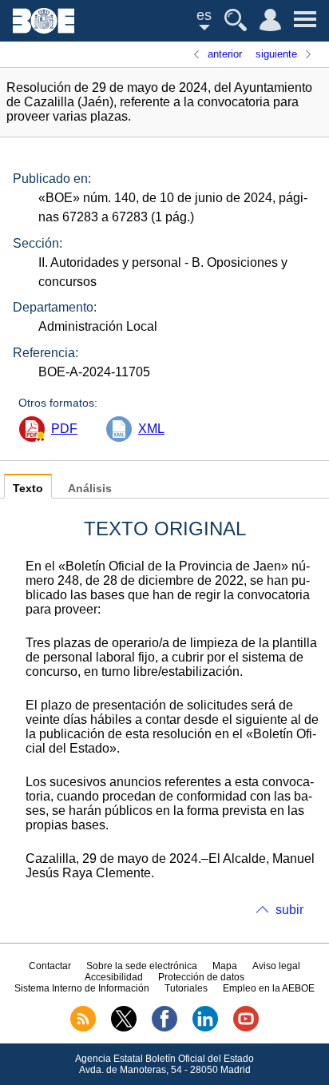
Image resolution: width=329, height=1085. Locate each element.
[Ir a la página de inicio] (43, 29)
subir (289, 909)
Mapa (224, 966)
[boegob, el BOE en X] (124, 1028)
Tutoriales (186, 988)
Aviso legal (276, 966)
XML (151, 428)
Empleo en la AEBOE (269, 988)
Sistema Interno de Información (81, 988)
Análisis (90, 489)
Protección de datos (201, 977)
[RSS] (83, 1028)
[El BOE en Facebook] (164, 1028)
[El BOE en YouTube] (246, 1028)
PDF (64, 428)
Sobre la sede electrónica (141, 966)
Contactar (50, 966)
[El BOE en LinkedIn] (205, 1028)
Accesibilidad (114, 977)
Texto (28, 489)
